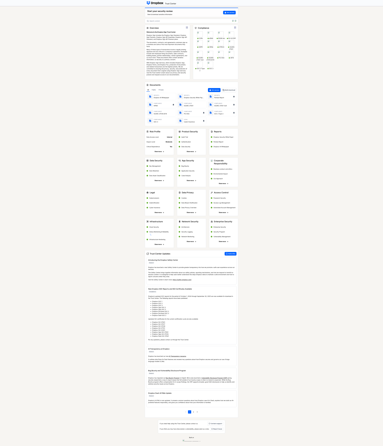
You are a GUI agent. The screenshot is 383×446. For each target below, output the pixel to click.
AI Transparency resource (177, 356)
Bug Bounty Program (172, 378)
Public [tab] (154, 90)
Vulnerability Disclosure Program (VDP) (214, 378)
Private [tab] (161, 90)
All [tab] (148, 90)
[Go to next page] (197, 412)
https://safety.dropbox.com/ (182, 280)
